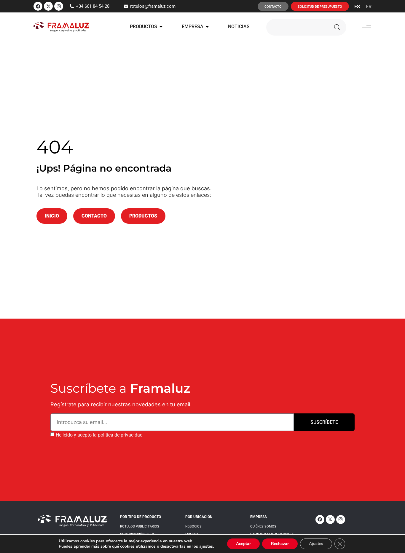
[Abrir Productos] (161, 26)
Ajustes (316, 543)
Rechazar (280, 543)
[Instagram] (58, 6)
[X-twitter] (48, 6)
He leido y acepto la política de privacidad (99, 435)
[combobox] (296, 27)
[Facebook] (38, 6)
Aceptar (243, 543)
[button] (366, 27)
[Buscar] (337, 27)
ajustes (206, 546)
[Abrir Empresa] (207, 26)
